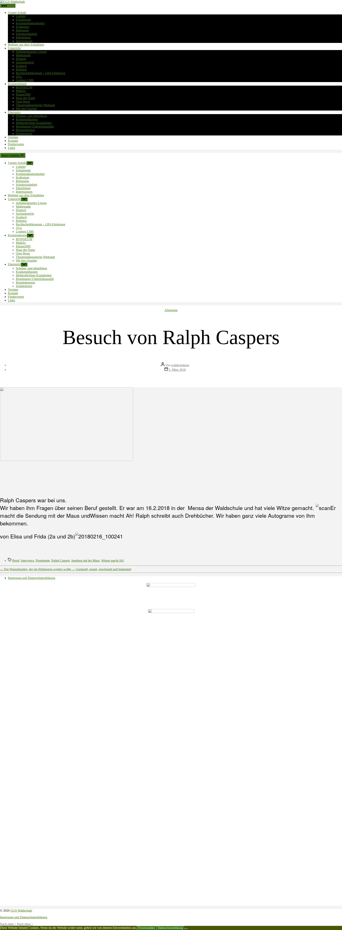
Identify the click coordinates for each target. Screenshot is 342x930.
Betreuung (22, 30)
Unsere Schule (17, 12)
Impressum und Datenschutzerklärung (31, 578)
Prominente (43, 560)
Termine (13, 137)
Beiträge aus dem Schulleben (26, 44)
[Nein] (186, 928)
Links (11, 147)
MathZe (21, 91)
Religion (21, 69)
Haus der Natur (25, 98)
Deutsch (21, 59)
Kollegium (22, 26)
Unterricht (14, 48)
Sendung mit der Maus (85, 560)
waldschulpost (180, 365)
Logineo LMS (25, 80)
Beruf (15, 560)
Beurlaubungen (25, 130)
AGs (19, 76)
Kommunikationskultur (30, 23)
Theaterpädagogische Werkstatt (35, 105)
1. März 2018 (177, 369)
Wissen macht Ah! (112, 560)
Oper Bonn (23, 101)
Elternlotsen (23, 37)
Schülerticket (24, 133)
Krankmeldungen (27, 119)
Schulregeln (23, 19)
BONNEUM (24, 87)
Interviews (27, 560)
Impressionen (24, 41)
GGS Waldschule (21, 910)
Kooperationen (17, 83)
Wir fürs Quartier (26, 108)
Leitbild (21, 16)
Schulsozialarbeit (26, 34)
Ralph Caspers (60, 560)
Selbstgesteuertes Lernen (31, 51)
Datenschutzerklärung (170, 927)
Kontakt (13, 140)
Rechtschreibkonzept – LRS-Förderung (40, 73)
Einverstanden (146, 927)
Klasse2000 (23, 94)
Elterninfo (14, 112)
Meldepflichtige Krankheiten (34, 123)
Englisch (21, 66)
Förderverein (16, 144)
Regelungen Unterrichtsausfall (35, 126)
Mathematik (23, 55)
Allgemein (171, 310)
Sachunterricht (25, 62)
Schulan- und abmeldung (31, 115)
